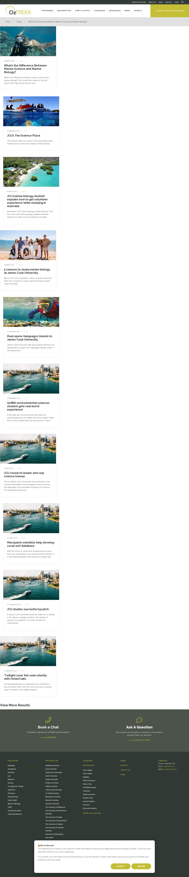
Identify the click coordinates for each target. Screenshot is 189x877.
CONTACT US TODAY (142, 740)
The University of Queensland (55, 821)
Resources (88, 765)
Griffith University (51, 786)
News (19, 22)
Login (176, 2)
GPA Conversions (89, 780)
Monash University (52, 800)
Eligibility (86, 777)
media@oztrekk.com (170, 769)
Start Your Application (169, 11)
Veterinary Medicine (15, 814)
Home (7, 22)
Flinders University (51, 783)
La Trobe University (52, 793)
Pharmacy (11, 793)
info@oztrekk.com (169, 766)
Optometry (11, 790)
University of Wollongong (54, 834)
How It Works (87, 774)
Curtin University (51, 776)
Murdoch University (52, 804)
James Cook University (53, 790)
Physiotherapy (13, 797)
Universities (51, 761)
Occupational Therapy (15, 786)
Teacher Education (14, 811)
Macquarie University (52, 797)
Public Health (12, 800)
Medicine (11, 779)
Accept (120, 866)
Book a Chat (87, 784)
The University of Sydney (54, 824)
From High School (139, 2)
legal (67, 852)
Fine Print (86, 805)
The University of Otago (53, 817)
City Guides (49, 838)
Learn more (51, 737)
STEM (10, 807)
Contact (168, 2)
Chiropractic (12, 769)
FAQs (161, 2)
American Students (90, 808)
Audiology (11, 765)
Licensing (88, 761)
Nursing (10, 783)
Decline (141, 866)
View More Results (15, 705)
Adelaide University (52, 765)
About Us (152, 2)
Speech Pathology (14, 804)
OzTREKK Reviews (89, 787)
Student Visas (88, 798)
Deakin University (51, 779)
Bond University (51, 769)
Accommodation (89, 801)
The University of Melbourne (55, 807)
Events (124, 765)
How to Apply (87, 770)
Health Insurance (89, 794)
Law (9, 776)
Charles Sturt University (53, 772)
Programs (13, 761)
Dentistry (11, 772)
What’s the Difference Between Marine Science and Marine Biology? (57, 22)
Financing (86, 791)
